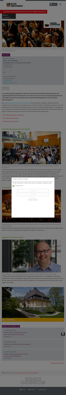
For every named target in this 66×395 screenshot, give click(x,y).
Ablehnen (33, 190)
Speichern (33, 194)
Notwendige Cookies (19, 185)
